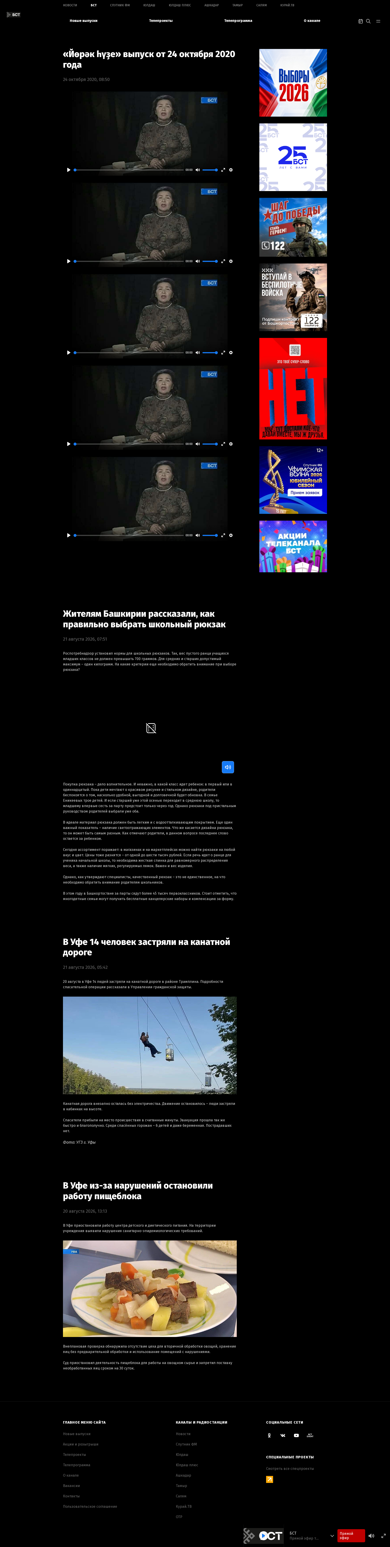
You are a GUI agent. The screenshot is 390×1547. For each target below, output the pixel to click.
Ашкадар (211, 5)
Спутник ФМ (120, 5)
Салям (261, 5)
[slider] (129, 170)
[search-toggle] (368, 21)
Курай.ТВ (287, 5)
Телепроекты (161, 20)
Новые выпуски (84, 20)
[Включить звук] (228, 767)
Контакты (71, 1496)
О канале (312, 20)
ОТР (179, 1517)
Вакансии (71, 1486)
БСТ (94, 5)
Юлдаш (149, 5)
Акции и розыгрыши (80, 1444)
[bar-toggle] (378, 21)
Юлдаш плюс (180, 5)
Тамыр (237, 5)
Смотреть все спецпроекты (290, 1468)
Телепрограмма (238, 20)
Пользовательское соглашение (90, 1506)
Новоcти (70, 5)
